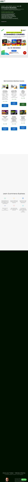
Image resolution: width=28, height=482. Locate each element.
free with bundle (5, 129)
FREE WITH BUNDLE (23, 128)
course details (5, 106)
